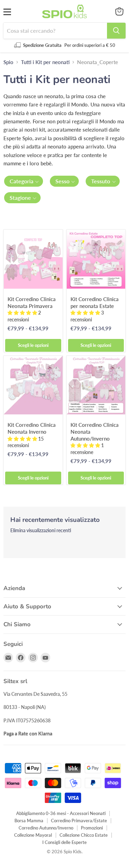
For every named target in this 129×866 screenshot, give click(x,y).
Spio (8, 62)
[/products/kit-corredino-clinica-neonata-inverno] (33, 385)
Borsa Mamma (28, 820)
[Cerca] (116, 31)
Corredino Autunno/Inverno (46, 828)
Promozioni (92, 828)
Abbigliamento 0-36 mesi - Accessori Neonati (61, 813)
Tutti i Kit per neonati (45, 62)
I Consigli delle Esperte (64, 842)
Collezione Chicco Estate (84, 835)
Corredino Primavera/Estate (79, 820)
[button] (23, 181)
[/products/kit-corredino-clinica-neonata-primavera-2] (33, 259)
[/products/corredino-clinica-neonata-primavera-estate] (96, 259)
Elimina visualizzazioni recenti (40, 530)
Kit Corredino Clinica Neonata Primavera (32, 302)
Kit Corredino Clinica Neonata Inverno (32, 428)
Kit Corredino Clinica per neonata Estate (95, 302)
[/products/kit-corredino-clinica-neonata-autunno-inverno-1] (96, 385)
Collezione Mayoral (33, 835)
